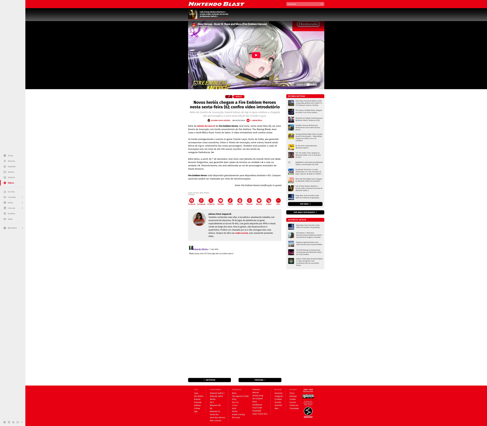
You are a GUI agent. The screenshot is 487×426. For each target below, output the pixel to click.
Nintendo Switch (216, 396)
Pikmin (234, 411)
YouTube (220, 204)
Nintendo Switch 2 (217, 393)
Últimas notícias (296, 96)
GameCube (214, 414)
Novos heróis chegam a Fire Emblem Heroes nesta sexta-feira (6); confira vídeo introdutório (235, 104)
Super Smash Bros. (260, 414)
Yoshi (234, 408)
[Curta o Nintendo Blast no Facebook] (4, 422)
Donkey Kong (257, 396)
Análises (197, 405)
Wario (254, 402)
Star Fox (235, 402)
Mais (278, 204)
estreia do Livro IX (206, 126)
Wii (211, 408)
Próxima (259, 380)
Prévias (197, 408)
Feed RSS (278, 405)
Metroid (255, 393)
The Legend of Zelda (240, 396)
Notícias (197, 399)
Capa (196, 393)
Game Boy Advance (217, 417)
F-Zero (234, 405)
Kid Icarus (236, 417)
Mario (234, 393)
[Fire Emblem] (229, 96)
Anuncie (293, 402)
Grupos (269, 204)
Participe (293, 396)
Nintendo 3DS (215, 405)
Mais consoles (215, 421)
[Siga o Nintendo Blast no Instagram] (9, 422)
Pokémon (256, 389)
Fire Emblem (257, 399)
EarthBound (257, 405)
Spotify (240, 204)
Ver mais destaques (304, 212)
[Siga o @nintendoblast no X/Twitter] (13, 422)
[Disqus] (234, 276)
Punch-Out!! (257, 408)
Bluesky (259, 204)
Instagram (201, 204)
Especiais (198, 402)
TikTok (230, 204)
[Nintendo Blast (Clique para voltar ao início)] (216, 4)
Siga (195, 411)
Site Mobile (198, 396)
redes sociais (241, 233)
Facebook (191, 204)
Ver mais (304, 204)
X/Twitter (211, 204)
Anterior (210, 380)
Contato (293, 399)
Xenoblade (256, 411)
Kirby (234, 399)
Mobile (239, 97)
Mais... (277, 408)
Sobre (292, 393)
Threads (249, 204)
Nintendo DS (215, 411)
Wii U (212, 402)
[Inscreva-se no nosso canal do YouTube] (17, 422)
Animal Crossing (238, 414)
